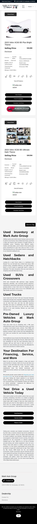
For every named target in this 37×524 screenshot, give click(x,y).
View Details (18, 95)
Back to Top (30, 224)
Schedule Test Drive (18, 103)
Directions (5, 500)
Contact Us (9, 480)
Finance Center (18, 422)
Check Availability (18, 99)
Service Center (18, 418)
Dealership (6, 494)
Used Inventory (18, 413)
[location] (14, 1)
